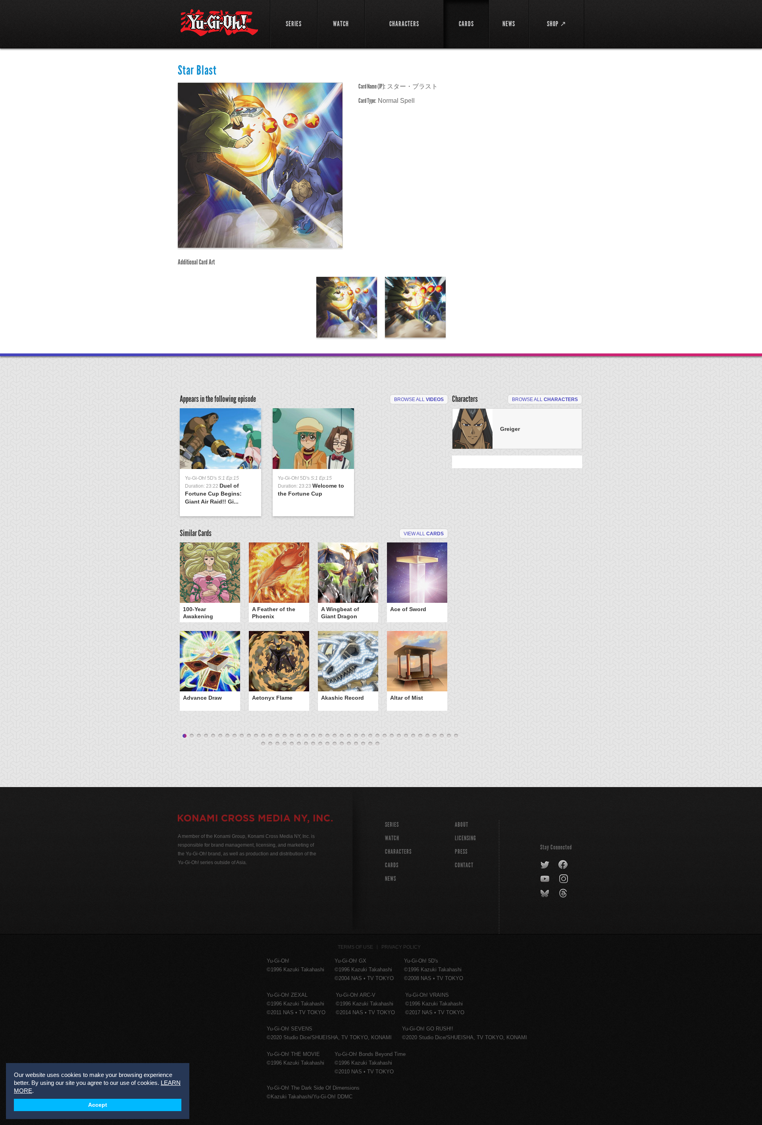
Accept (97, 1105)
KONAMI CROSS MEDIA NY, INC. (255, 819)
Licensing (465, 838)
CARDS (391, 865)
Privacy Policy (401, 947)
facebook (563, 865)
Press (461, 851)
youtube (545, 879)
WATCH (392, 838)
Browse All (419, 399)
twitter (545, 865)
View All (424, 533)
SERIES (392, 824)
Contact (464, 865)
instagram (564, 879)
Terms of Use (355, 947)
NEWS (390, 878)
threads (564, 893)
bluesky (545, 893)
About (461, 824)
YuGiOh (219, 23)
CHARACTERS (398, 851)
